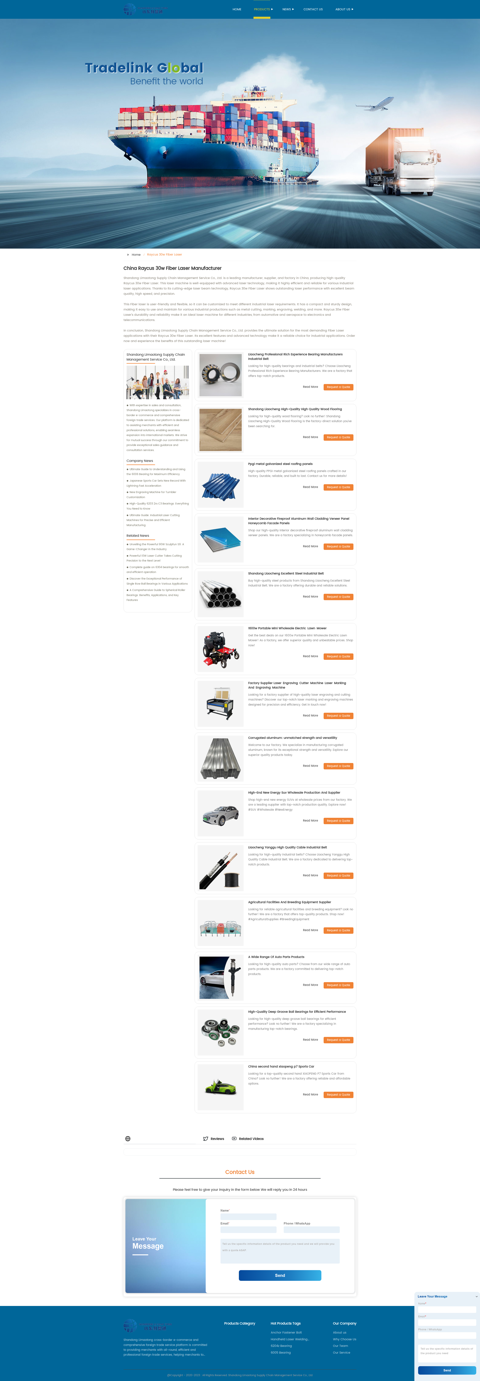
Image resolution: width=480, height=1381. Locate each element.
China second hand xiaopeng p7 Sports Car (281, 1066)
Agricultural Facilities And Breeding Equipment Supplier (289, 902)
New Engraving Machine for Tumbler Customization (151, 494)
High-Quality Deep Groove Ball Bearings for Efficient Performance (297, 1011)
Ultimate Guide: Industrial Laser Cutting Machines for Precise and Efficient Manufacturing (153, 520)
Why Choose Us (344, 1339)
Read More (310, 387)
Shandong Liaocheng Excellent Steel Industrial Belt (286, 573)
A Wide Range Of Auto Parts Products (276, 957)
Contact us (313, 9)
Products (262, 9)
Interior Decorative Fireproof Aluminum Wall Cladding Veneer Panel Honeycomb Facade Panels (298, 521)
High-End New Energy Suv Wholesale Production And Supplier (294, 792)
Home (237, 9)
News (287, 9)
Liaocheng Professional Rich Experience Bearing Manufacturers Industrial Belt (295, 356)
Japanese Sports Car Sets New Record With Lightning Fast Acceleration (156, 483)
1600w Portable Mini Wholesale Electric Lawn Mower (287, 628)
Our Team (340, 1345)
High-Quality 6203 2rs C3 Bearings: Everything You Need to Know (158, 506)
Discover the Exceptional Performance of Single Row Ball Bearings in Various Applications (157, 581)
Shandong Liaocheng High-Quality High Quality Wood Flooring (295, 409)
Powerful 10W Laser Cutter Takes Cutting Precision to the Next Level (154, 558)
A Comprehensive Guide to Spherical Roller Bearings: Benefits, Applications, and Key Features (156, 595)
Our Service (341, 1352)
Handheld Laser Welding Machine (289, 1339)
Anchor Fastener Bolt (286, 1332)
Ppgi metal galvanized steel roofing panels (280, 464)
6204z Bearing (281, 1346)
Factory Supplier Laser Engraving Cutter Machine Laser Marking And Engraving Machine (297, 685)
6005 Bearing (281, 1352)
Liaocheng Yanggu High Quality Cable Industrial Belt (287, 847)
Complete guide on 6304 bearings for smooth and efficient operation (158, 569)
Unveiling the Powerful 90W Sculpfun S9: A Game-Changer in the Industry (155, 547)
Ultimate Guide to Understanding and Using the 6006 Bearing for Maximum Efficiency (156, 472)
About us (342, 9)
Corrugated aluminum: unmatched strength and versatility (292, 737)
